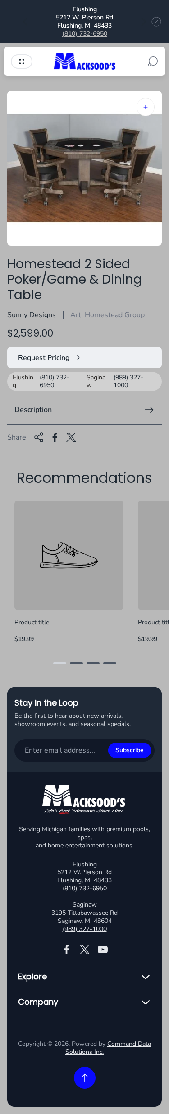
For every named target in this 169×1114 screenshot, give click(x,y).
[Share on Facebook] (55, 437)
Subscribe (129, 750)
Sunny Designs (31, 315)
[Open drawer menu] (21, 61)
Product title (31, 622)
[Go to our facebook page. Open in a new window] (66, 949)
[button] (59, 663)
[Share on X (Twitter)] (71, 437)
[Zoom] (146, 107)
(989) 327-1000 (128, 382)
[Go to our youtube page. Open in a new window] (102, 949)
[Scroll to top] (85, 1078)
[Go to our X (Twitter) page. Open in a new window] (84, 949)
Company (38, 1002)
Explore (32, 976)
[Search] (153, 61)
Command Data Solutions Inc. (108, 1047)
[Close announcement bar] (156, 21)
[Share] (38, 437)
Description (33, 410)
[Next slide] (143, 21)
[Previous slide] (25, 21)
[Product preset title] (68, 555)
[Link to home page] (85, 800)
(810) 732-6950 (84, 33)
